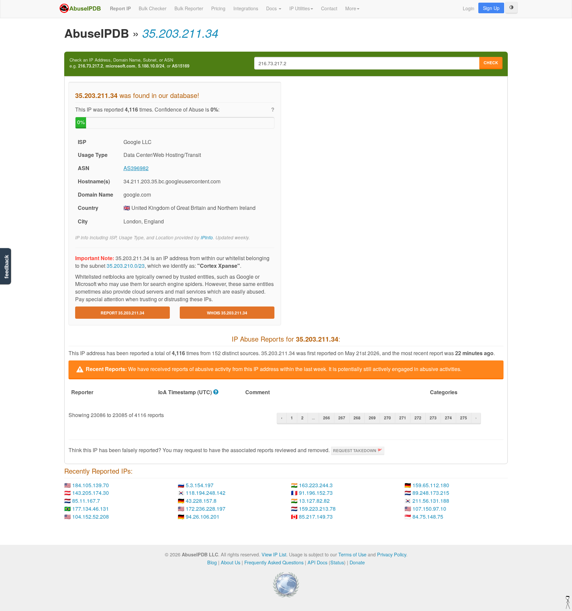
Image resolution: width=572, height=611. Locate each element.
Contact (329, 8)
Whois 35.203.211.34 (227, 313)
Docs (272, 8)
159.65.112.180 (430, 485)
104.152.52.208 (90, 516)
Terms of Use (352, 554)
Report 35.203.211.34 (122, 313)
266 (326, 418)
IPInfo (207, 237)
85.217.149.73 (316, 516)
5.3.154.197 (200, 485)
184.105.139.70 (90, 485)
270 (387, 418)
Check (491, 63)
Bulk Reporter (188, 8)
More (350, 8)
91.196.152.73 (316, 492)
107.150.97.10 (429, 508)
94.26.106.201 (202, 516)
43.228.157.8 (201, 500)
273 (433, 418)
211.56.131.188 (430, 500)
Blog (212, 562)
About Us (230, 562)
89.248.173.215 (430, 492)
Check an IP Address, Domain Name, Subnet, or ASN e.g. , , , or (129, 63)
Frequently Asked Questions (274, 562)
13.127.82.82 (314, 500)
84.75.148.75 (427, 516)
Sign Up (491, 8)
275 (463, 418)
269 (372, 418)
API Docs (317, 562)
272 (417, 418)
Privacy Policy (391, 554)
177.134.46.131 (90, 508)
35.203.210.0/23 (126, 265)
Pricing (218, 8)
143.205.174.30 (90, 492)
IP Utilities (299, 8)
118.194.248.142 (205, 492)
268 (357, 418)
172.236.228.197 (205, 508)
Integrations (245, 8)
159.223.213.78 (317, 508)
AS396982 (136, 168)
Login (468, 8)
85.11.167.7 (86, 500)
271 (402, 418)
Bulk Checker (153, 8)
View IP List (274, 554)
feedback (6, 266)
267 (341, 418)
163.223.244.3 (316, 485)
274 (448, 418)
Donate (357, 562)
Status (337, 562)
